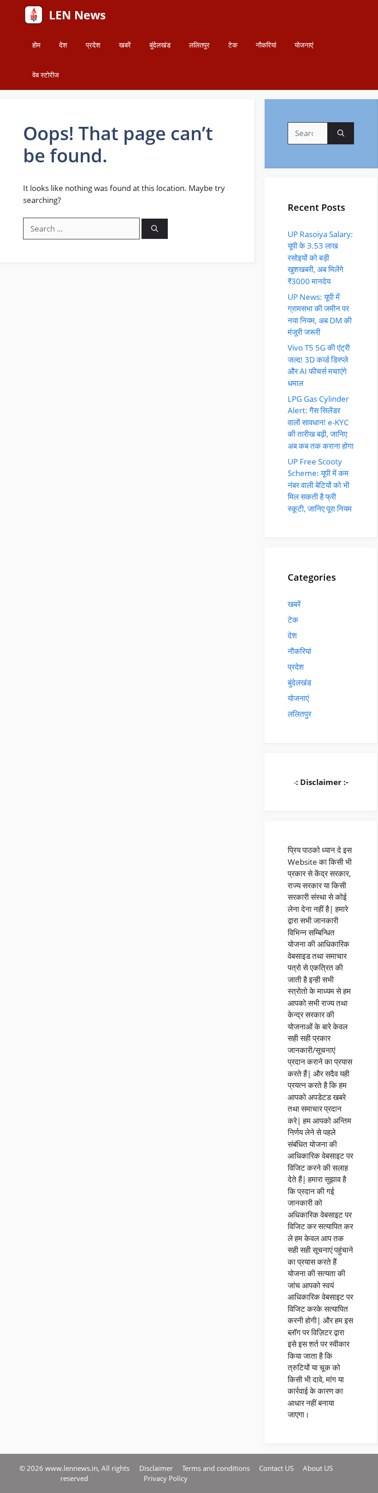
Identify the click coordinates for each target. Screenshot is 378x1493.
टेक (232, 44)
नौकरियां (266, 44)
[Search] (155, 229)
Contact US (276, 1468)
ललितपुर (199, 44)
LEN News (77, 15)
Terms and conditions (216, 1468)
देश (63, 44)
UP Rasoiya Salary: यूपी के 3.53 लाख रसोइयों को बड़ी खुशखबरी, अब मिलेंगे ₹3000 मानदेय (320, 257)
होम (36, 44)
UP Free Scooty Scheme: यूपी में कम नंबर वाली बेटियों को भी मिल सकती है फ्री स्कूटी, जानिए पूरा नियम (320, 485)
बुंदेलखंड (160, 44)
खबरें (125, 44)
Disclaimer (156, 1468)
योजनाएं (304, 44)
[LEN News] (33, 15)
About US (318, 1468)
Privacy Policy (166, 1478)
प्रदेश (93, 44)
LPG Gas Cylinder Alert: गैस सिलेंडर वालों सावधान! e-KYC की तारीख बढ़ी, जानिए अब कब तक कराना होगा (321, 422)
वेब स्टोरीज (45, 74)
